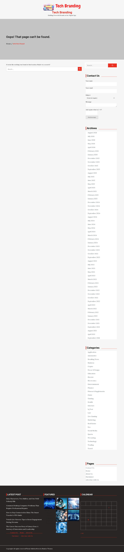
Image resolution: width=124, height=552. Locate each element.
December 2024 (94, 202)
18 (88, 520)
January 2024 (93, 243)
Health (90, 402)
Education (91, 373)
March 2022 (92, 309)
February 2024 (93, 239)
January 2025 (92, 199)
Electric (91, 377)
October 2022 (93, 298)
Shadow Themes (47, 549)
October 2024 (93, 210)
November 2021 (93, 323)
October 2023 (93, 254)
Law (89, 413)
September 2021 (94, 327)
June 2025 (91, 180)
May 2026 (91, 144)
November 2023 (94, 250)
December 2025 (93, 158)
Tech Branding (62, 12)
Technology (92, 441)
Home (88, 471)
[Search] (80, 69)
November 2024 (94, 206)
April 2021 (91, 334)
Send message (92, 117)
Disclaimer (90, 477)
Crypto (90, 366)
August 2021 (92, 331)
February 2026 (93, 151)
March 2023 (92, 279)
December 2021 (93, 320)
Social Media (92, 431)
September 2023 (94, 257)
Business (91, 363)
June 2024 (91, 224)
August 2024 (92, 217)
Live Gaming (92, 416)
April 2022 (91, 305)
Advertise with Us (92, 480)
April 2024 (91, 232)
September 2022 (94, 301)
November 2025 (93, 162)
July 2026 (91, 136)
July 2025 (91, 177)
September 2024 (94, 213)
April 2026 (91, 147)
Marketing (92, 420)
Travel (90, 448)
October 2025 (93, 166)
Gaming (91, 398)
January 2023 (92, 287)
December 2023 (93, 246)
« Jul (82, 533)
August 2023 (92, 261)
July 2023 (91, 265)
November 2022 (94, 294)
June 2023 (91, 268)
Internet (91, 406)
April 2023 (91, 276)
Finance (91, 388)
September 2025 (94, 169)
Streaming (92, 438)
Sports (90, 434)
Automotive (92, 356)
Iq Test (90, 409)
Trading (91, 445)
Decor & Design (93, 370)
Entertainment (93, 384)
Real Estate (92, 423)
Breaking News (93, 359)
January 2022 (92, 316)
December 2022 (93, 290)
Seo (89, 427)
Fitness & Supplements (96, 391)
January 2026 (92, 155)
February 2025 (93, 195)
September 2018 (94, 338)
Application (92, 352)
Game (90, 395)
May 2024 (91, 228)
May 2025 (91, 184)
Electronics (92, 381)
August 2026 (92, 133)
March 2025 (92, 191)
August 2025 (92, 173)
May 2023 (91, 272)
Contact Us (90, 468)
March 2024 (92, 235)
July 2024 (91, 221)
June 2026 (91, 140)
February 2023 (93, 283)
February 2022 (93, 312)
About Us (89, 474)
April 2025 (91, 188)
